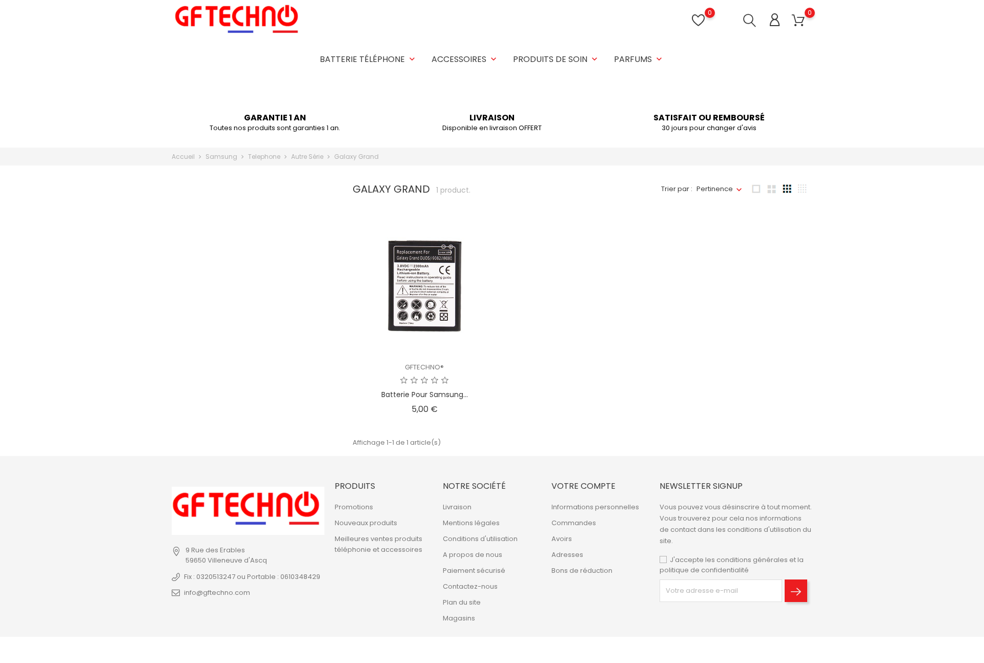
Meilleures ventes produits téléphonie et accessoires (378, 544)
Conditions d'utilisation (480, 539)
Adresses (567, 555)
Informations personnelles (595, 507)
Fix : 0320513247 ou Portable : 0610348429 (252, 577)
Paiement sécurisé (474, 570)
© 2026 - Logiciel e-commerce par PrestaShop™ (253, 650)
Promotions (354, 507)
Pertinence (714, 189)
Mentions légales (471, 523)
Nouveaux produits (366, 523)
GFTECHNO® (424, 367)
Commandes (573, 523)
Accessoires (465, 59)
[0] (798, 21)
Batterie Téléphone (368, 59)
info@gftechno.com (217, 592)
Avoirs (561, 539)
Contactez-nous (470, 586)
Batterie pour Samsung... (424, 394)
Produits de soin (556, 59)
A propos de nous (472, 555)
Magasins (459, 618)
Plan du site (462, 602)
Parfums (639, 59)
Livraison (457, 507)
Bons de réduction (581, 570)
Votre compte (583, 486)
